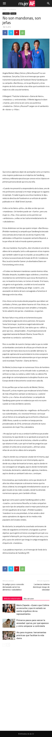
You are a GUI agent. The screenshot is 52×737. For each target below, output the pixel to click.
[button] (4, 3)
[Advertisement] (26, 141)
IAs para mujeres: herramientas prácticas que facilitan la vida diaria (31, 635)
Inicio (4, 9)
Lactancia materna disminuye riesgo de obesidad (41, 587)
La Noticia (12, 9)
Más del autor (29, 598)
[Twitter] (10, 32)
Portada (13, 13)
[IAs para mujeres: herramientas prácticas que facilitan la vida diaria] (9, 635)
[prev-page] (4, 644)
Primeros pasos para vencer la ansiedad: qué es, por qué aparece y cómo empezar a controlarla (32, 623)
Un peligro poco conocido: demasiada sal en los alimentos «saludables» (13, 587)
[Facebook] (5, 32)
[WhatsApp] (22, 32)
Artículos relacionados (12, 598)
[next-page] (8, 644)
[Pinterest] (16, 32)
